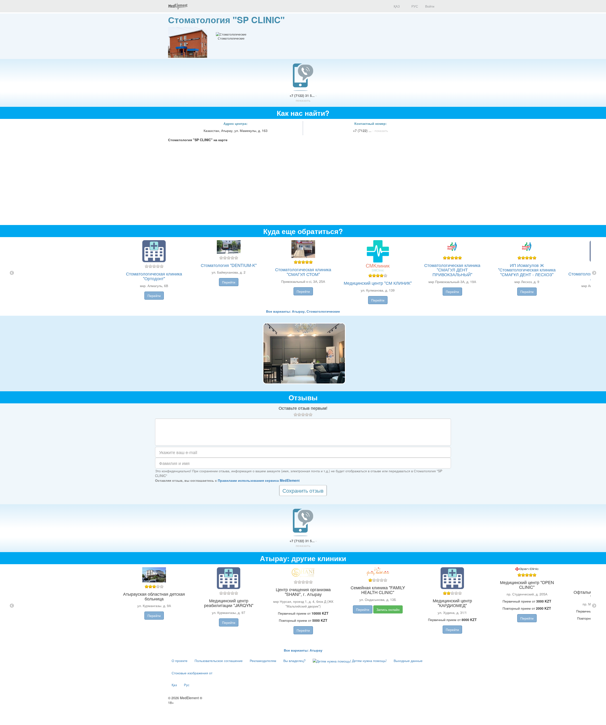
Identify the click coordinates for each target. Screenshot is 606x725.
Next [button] (594, 273)
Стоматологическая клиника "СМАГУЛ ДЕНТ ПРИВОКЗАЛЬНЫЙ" (452, 270)
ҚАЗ (396, 6)
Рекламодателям (263, 660)
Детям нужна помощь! (369, 660)
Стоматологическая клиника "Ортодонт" (154, 275)
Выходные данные (408, 660)
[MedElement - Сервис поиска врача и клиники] (178, 6)
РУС (414, 6)
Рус (186, 684)
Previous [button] (11, 273)
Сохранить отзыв (303, 490)
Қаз (174, 684)
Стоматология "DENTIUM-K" (229, 265)
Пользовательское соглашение (219, 660)
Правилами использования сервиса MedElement (259, 480)
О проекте (179, 660)
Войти (429, 6)
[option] (303, 273)
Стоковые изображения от (192, 673)
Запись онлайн (388, 609)
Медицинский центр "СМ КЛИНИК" (378, 283)
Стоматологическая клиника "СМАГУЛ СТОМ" (303, 271)
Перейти (154, 295)
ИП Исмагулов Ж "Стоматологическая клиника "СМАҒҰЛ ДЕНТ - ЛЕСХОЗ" (527, 270)
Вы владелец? (294, 660)
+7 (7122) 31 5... (303, 98)
